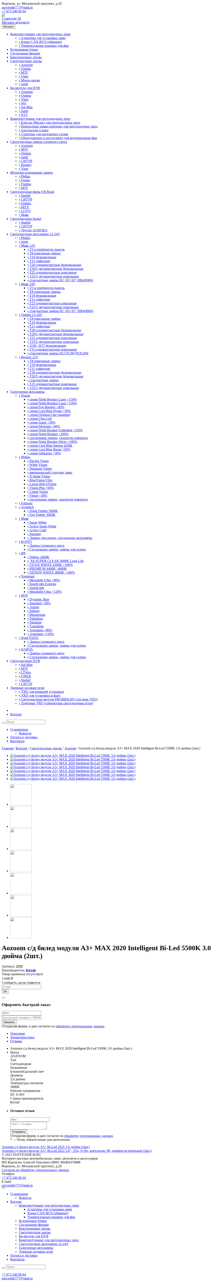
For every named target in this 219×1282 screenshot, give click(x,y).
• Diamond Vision (39, 468)
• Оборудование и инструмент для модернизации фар (58, 138)
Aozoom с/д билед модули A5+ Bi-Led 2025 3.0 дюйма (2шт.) (46, 1147)
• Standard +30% (38, 603)
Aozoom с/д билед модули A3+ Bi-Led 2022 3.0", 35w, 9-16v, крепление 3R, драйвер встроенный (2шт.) (77, 1151)
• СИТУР (25, 161)
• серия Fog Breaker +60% (45, 407)
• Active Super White (41, 526)
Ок (5, 991)
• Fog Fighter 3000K (41, 515)
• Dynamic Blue (38, 599)
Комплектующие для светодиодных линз (40, 118)
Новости (25, 733)
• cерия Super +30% (41, 422)
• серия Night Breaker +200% (47, 434)
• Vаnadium (35, 626)
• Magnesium (36, 615)
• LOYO (25, 211)
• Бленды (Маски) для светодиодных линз (49, 122)
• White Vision (37, 465)
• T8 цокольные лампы (44, 253)
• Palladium (35, 618)
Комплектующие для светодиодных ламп (40, 34)
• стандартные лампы (43, 380)
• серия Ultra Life (39, 418)
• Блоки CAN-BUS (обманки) (40, 42)
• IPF (22, 553)
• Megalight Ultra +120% (44, 591)
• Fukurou (26, 503)
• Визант (25, 165)
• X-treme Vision (38, 476)
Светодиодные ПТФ (25, 661)
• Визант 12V (28, 357)
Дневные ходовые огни (27, 688)
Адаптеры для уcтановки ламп (49, 1209)
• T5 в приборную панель (46, 249)
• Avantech (26, 507)
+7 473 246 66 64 (14, 11)
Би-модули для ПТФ (25, 88)
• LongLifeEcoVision (41, 484)
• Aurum (33, 607)
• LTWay (25, 672)
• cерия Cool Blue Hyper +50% (49, 411)
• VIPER (25, 676)
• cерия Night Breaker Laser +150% (52, 399)
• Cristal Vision (37, 491)
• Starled (24, 195)
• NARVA (26, 649)
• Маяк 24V (27, 284)
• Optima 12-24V (30, 315)
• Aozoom (26, 65)
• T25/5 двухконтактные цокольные (53, 276)
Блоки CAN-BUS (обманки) (47, 1213)
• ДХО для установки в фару (40, 695)
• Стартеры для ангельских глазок (43, 134)
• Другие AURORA (33, 230)
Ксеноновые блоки (24, 49)
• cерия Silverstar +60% (43, 426)
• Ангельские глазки (34, 130)
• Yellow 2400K (38, 557)
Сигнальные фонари (25, 53)
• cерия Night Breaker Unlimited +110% (55, 430)
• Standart (34, 534)
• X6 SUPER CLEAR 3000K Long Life (55, 561)
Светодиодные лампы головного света (38, 142)
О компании (19, 729)
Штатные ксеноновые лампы (31, 172)
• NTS (23, 115)
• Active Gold (36, 530)
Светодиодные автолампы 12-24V (35, 234)
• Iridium (33, 611)
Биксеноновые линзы (26, 57)
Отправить (19, 1131)
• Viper (23, 76)
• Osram (24, 180)
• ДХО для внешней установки (41, 691)
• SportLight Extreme (41, 584)
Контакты (17, 741)
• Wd (22, 103)
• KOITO (25, 541)
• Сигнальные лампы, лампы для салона (56, 549)
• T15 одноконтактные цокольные (52, 349)
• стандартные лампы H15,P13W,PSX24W (58, 353)
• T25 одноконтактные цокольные (52, 272)
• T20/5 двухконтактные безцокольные (55, 268)
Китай (31, 970)
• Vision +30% (37, 495)
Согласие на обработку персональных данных (35, 1170)
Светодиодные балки (25, 218)
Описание (17, 1033)
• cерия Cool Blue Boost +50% (48, 449)
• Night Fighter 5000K (42, 511)
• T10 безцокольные (41, 257)
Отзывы (16, 1041)
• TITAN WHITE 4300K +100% (50, 565)
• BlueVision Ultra (39, 480)
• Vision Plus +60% (40, 488)
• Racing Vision (38, 461)
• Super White (36, 522)
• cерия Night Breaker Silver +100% (52, 441)
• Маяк (24, 215)
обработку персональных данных (80, 1026)
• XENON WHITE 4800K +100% (51, 572)
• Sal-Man (26, 107)
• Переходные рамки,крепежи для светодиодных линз (58, 126)
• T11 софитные (38, 261)
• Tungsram (26, 576)
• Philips (24, 176)
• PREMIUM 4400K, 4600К (47, 568)
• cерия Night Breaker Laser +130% (52, 403)
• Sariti (23, 84)
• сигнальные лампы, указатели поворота (57, 438)
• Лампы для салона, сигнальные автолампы (59, 538)
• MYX (24, 207)
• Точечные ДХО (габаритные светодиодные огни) (56, 703)
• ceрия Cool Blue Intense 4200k (49, 445)
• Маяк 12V (27, 245)
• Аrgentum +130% (40, 634)
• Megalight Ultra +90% (43, 580)
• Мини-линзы (29, 80)
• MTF (23, 72)
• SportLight (35, 588)
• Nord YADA (28, 638)
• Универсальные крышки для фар (44, 45)
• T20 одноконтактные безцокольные (54, 265)
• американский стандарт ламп (49, 472)
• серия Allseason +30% (44, 453)
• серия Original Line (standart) (48, 415)
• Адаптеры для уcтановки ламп (42, 38)
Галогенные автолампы (27, 392)
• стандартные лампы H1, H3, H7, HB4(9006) (60, 280)
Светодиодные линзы (26, 61)
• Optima (25, 68)
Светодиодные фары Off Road (32, 192)
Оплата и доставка (23, 737)
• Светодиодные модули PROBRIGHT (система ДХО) (58, 699)
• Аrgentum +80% (39, 630)
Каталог (8, 26)
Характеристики (22, 1037)
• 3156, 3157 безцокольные (46, 345)
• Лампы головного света (45, 545)
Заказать (9, 1022)
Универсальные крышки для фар (51, 1217)
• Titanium (34, 622)
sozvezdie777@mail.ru (17, 7)
